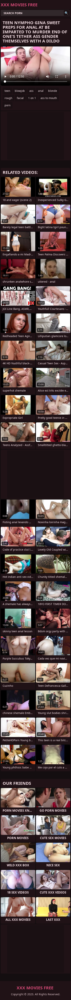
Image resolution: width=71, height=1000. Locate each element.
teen (7, 91)
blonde (52, 91)
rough (8, 98)
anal (41, 91)
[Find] (66, 13)
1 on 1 (32, 98)
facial (20, 98)
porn (8, 105)
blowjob (20, 91)
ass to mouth (49, 98)
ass (31, 91)
